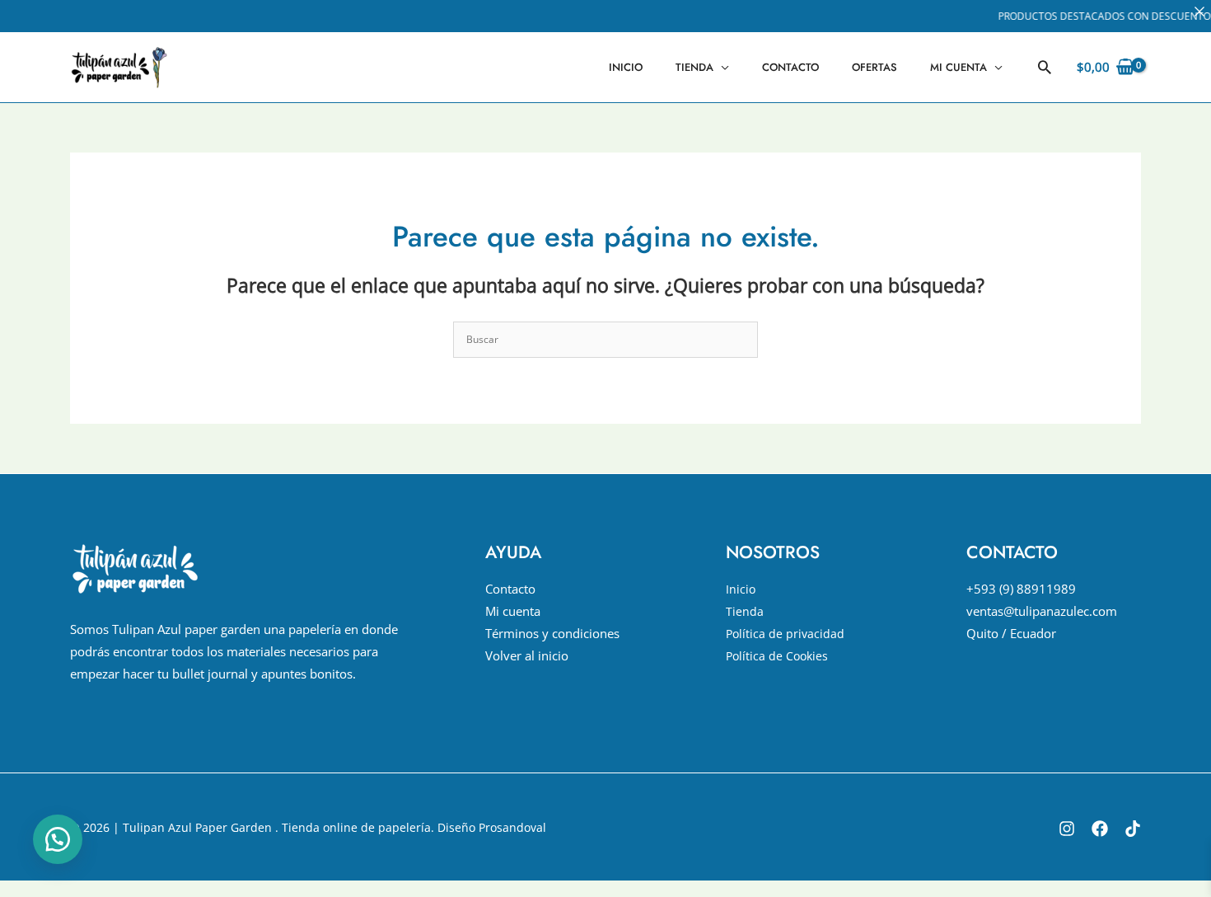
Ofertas (874, 67)
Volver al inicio (526, 655)
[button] (1045, 67)
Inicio (626, 67)
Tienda (694, 67)
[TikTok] (1132, 828)
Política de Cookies (777, 656)
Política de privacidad (785, 633)
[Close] (1199, 11)
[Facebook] (1100, 828)
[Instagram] (1067, 828)
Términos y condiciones (552, 633)
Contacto (790, 67)
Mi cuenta (958, 67)
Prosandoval (512, 827)
